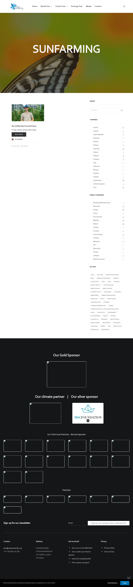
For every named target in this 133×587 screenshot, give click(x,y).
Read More (19, 134)
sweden (103, 326)
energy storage (107, 288)
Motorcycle (101, 312)
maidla (93, 312)
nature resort (112, 312)
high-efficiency (111, 298)
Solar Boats (116, 322)
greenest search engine (108, 295)
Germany (25, 130)
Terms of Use (109, 552)
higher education (96, 302)
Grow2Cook (94, 298)
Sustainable (94, 326)
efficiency (117, 281)
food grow (117, 292)
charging (116, 278)
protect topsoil (114, 319)
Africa (92, 274)
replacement (106, 322)
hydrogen (106, 302)
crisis (103, 281)
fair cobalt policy (96, 292)
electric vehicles (108, 285)
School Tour (60, 6)
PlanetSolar (94, 319)
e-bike (109, 281)
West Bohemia (105, 329)
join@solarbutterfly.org (13, 548)
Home (34, 6)
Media (88, 6)
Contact (98, 6)
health (102, 298)
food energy (107, 292)
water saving (94, 329)
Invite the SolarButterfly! (81, 559)
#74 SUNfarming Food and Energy (24, 126)
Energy (34, 130)
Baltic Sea (100, 274)
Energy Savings (95, 288)
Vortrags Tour (77, 6)
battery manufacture (112, 274)
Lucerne (110, 305)
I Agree (124, 583)
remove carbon (95, 322)
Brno (92, 278)
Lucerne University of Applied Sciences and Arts (105, 309)
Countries (19, 130)
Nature (30, 130)
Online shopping (95, 316)
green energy (95, 295)
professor (104, 319)
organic (105, 316)
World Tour (45, 6)
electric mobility (96, 285)
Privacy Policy (109, 548)
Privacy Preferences (112, 583)
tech (109, 326)
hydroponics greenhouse (98, 305)
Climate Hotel (95, 281)
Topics (15, 130)
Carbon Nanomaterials (103, 278)
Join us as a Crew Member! (82, 548)
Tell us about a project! (80, 563)
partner (113, 316)
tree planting (117, 326)
